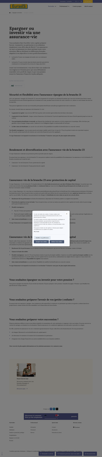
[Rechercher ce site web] (81, 1)
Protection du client (57, 432)
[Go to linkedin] (54, 409)
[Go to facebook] (51, 409)
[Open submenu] (56, 6)
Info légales (78, 451)
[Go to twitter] (57, 409)
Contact (54, 427)
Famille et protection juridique (16, 432)
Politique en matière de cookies (49, 451)
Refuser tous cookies (57, 241)
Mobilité (11, 427)
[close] (66, 213)
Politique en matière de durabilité (66, 451)
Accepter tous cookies (41, 241)
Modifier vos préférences (42, 237)
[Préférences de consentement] (6, 454)
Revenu (32, 432)
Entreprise (33, 427)
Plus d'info (36, 231)
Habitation (11, 430)
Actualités (69, 1)
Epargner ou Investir (14, 438)
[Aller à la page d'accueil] (24, 6)
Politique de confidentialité (33, 451)
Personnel (33, 430)
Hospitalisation (13, 435)
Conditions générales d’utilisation (17, 451)
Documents (63, 1)
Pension (11, 440)
